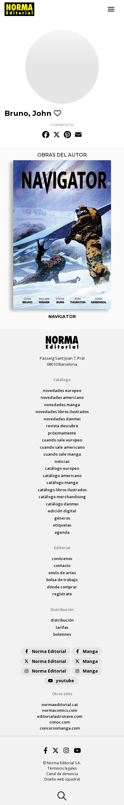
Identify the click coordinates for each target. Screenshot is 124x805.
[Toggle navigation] (111, 9)
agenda (62, 532)
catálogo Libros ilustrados (62, 489)
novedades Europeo (62, 390)
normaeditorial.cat (60, 704)
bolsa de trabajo (62, 579)
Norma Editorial (49, 651)
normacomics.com (59, 710)
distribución (62, 620)
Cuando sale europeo (62, 440)
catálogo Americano (62, 475)
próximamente (62, 433)
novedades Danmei (62, 419)
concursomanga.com (60, 728)
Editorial (62, 547)
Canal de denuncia (62, 773)
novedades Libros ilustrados (62, 411)
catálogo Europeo (62, 468)
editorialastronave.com (59, 716)
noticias (62, 461)
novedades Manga (62, 404)
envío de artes (62, 572)
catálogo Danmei (62, 504)
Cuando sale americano (62, 447)
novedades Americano (62, 397)
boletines (62, 634)
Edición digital (62, 511)
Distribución (62, 609)
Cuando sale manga (62, 454)
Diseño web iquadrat (62, 779)
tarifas (62, 627)
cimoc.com (59, 722)
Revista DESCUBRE (62, 425)
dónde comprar (62, 587)
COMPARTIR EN (62, 125)
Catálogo (62, 379)
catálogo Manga (62, 482)
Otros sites (62, 693)
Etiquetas (62, 525)
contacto (62, 565)
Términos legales (62, 768)
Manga (90, 651)
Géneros (62, 518)
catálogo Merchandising (62, 496)
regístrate (62, 594)
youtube (65, 680)
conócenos (62, 558)
